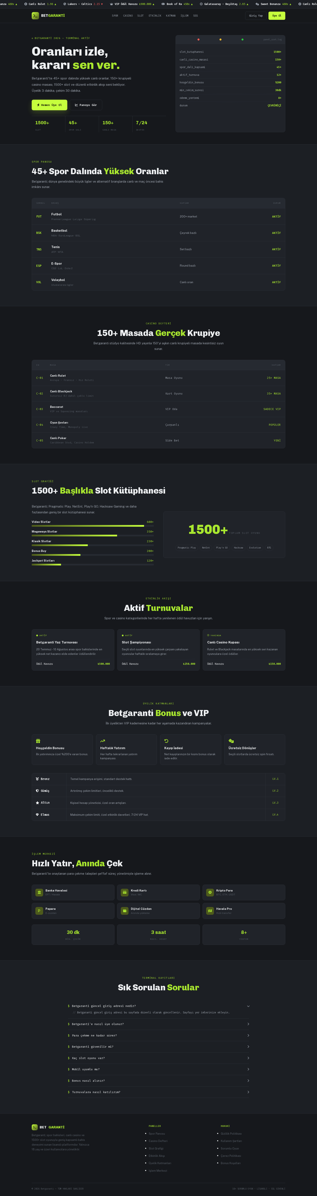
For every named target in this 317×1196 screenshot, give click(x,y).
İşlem (184, 15)
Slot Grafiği (156, 1148)
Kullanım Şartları (231, 1141)
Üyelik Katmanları (160, 1163)
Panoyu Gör (88, 105)
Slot (140, 15)
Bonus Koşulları (231, 1163)
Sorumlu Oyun (230, 1148)
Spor (115, 15)
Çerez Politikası (231, 1155)
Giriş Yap (256, 15)
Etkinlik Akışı (157, 1155)
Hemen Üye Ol (51, 105)
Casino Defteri (158, 1141)
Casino (128, 15)
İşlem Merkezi (158, 1170)
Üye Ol (276, 15)
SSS (195, 15)
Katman (171, 15)
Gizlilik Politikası (231, 1133)
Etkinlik (155, 15)
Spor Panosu (157, 1133)
